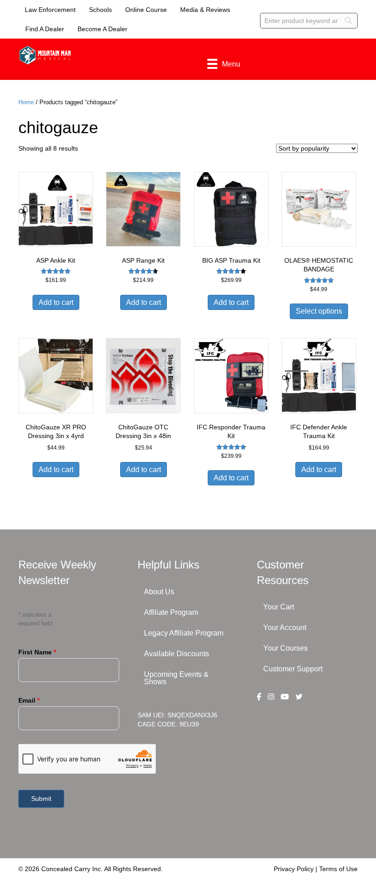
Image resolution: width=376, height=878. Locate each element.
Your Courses (285, 648)
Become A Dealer (102, 29)
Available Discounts (176, 654)
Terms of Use (338, 868)
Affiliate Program (171, 612)
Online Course (146, 9)
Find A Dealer (44, 29)
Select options (319, 311)
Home (26, 102)
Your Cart (278, 607)
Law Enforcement (50, 9)
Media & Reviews (205, 9)
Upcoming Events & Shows (176, 678)
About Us (159, 592)
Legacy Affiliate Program (183, 633)
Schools (100, 9)
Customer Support (292, 669)
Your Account (284, 627)
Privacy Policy (294, 868)
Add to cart (56, 302)
